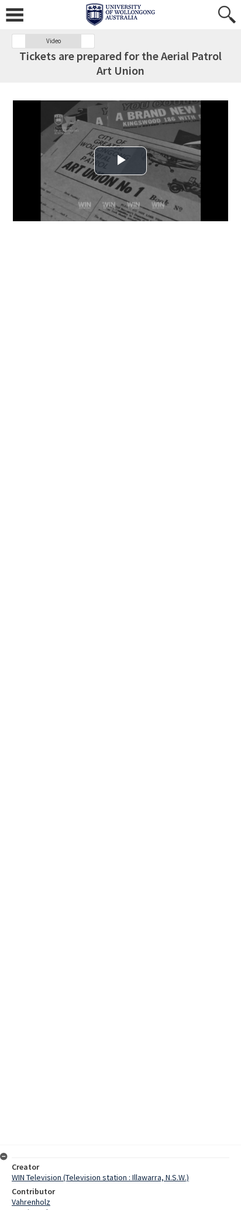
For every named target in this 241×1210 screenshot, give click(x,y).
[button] (18, 41)
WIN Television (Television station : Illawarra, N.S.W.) (100, 1177)
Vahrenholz (31, 1202)
